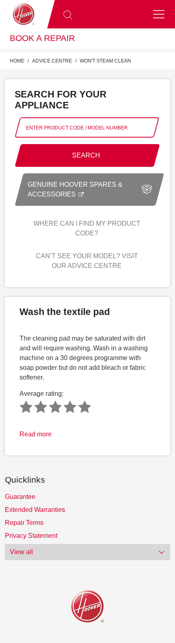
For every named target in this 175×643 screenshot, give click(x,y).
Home (17, 61)
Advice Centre (52, 61)
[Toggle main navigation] (158, 14)
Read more (36, 434)
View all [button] (21, 551)
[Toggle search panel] (67, 14)
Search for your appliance (61, 99)
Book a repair (42, 38)
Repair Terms (24, 522)
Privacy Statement (31, 535)
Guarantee (20, 496)
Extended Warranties (35, 509)
